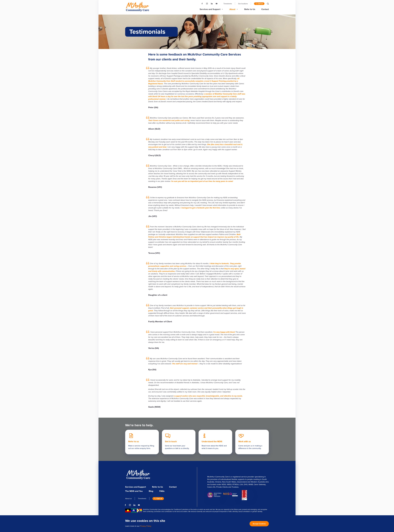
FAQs (161, 491)
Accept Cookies (259, 524)
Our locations (243, 4)
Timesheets (227, 4)
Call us (260, 4)
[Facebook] (202, 3)
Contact (265, 9)
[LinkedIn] (211, 3)
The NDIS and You (134, 491)
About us (128, 499)
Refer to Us (249, 9)
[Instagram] (206, 3)
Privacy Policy (145, 526)
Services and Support (210, 9)
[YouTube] (216, 3)
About (232, 9)
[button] (268, 3)
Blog (151, 491)
